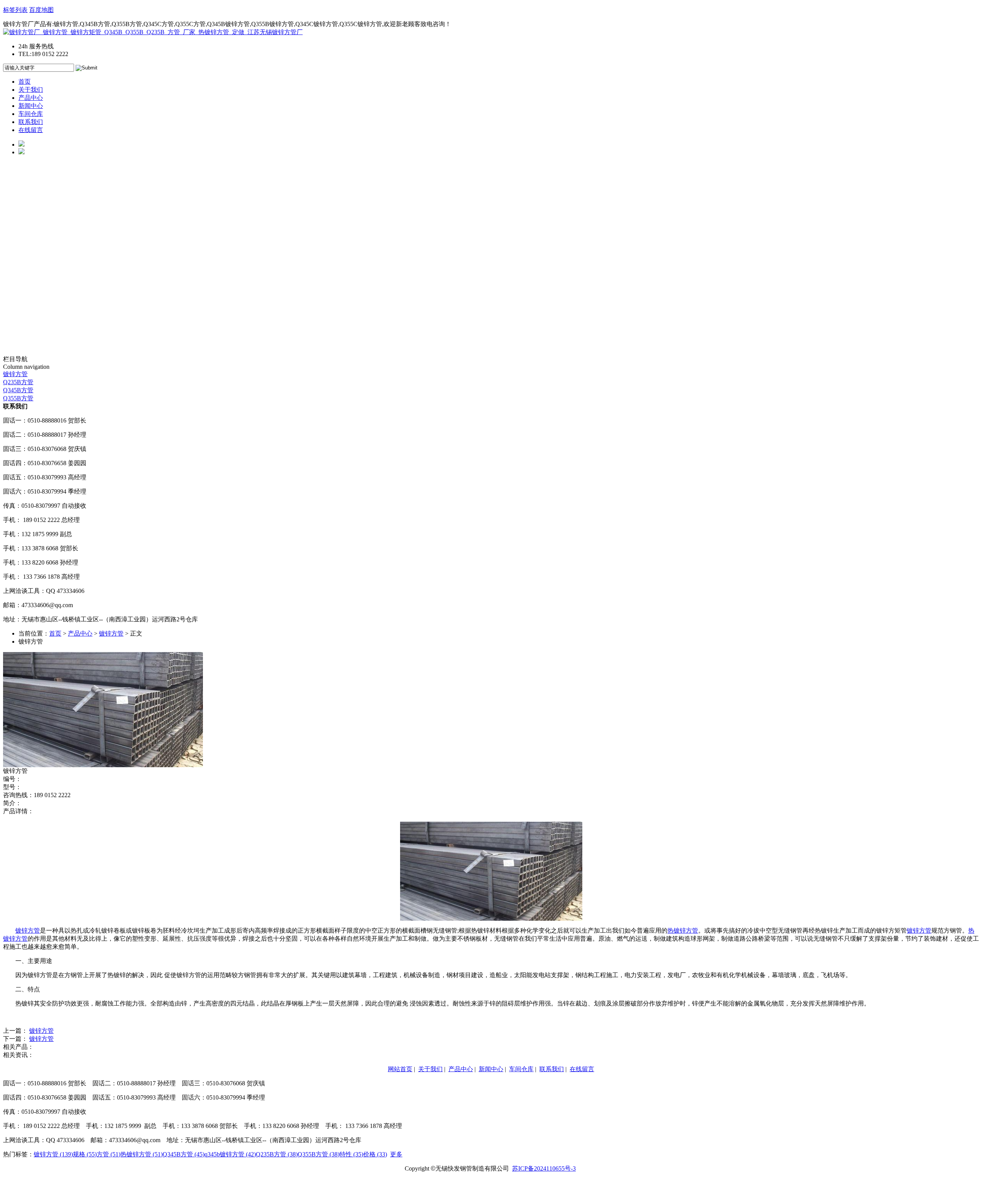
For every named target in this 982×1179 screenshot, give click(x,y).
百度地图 (41, 10)
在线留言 (30, 130)
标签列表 (15, 10)
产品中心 (30, 97)
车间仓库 (30, 114)
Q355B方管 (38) (318, 1154)
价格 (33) (375, 1154)
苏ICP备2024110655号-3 (544, 1168)
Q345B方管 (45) (183, 1154)
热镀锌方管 (682, 930)
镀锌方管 (15, 374)
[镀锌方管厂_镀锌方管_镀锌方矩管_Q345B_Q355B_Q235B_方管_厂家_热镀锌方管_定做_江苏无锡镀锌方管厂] (153, 32)
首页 (24, 81)
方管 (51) (108, 1154)
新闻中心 (30, 105)
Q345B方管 (18, 390)
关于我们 (30, 89)
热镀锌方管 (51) (141, 1154)
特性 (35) (351, 1154)
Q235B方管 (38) (277, 1154)
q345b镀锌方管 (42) (230, 1154)
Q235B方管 (18, 382)
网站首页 (400, 1069)
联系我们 (30, 122)
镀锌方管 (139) (53, 1154)
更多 (396, 1154)
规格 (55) (85, 1154)
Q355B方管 (18, 398)
